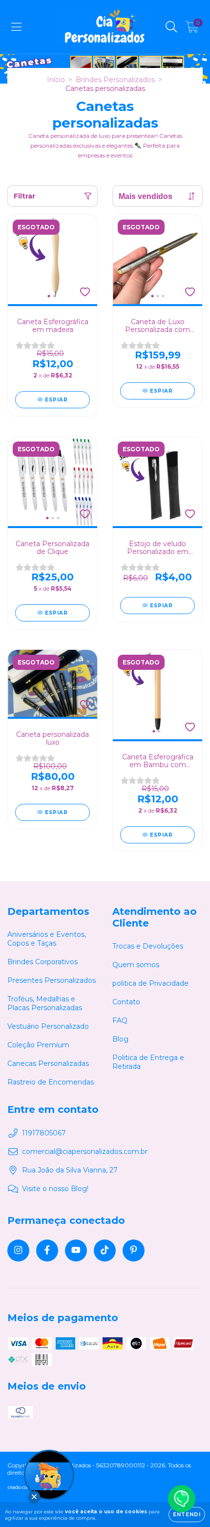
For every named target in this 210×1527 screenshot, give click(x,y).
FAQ (119, 1020)
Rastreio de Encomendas (50, 1082)
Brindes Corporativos (42, 961)
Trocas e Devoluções (147, 946)
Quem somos (135, 964)
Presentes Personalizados (51, 980)
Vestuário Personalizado (48, 1026)
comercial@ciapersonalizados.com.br (84, 1151)
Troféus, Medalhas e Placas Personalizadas (44, 1003)
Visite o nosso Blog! (55, 1188)
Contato (126, 1001)
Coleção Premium (38, 1044)
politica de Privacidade (150, 983)
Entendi (187, 1514)
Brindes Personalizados (115, 79)
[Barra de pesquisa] (171, 27)
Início (56, 79)
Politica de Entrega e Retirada (148, 1062)
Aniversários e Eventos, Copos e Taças (46, 939)
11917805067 (44, 1133)
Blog (120, 1039)
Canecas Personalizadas (48, 1063)
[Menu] (16, 27)
